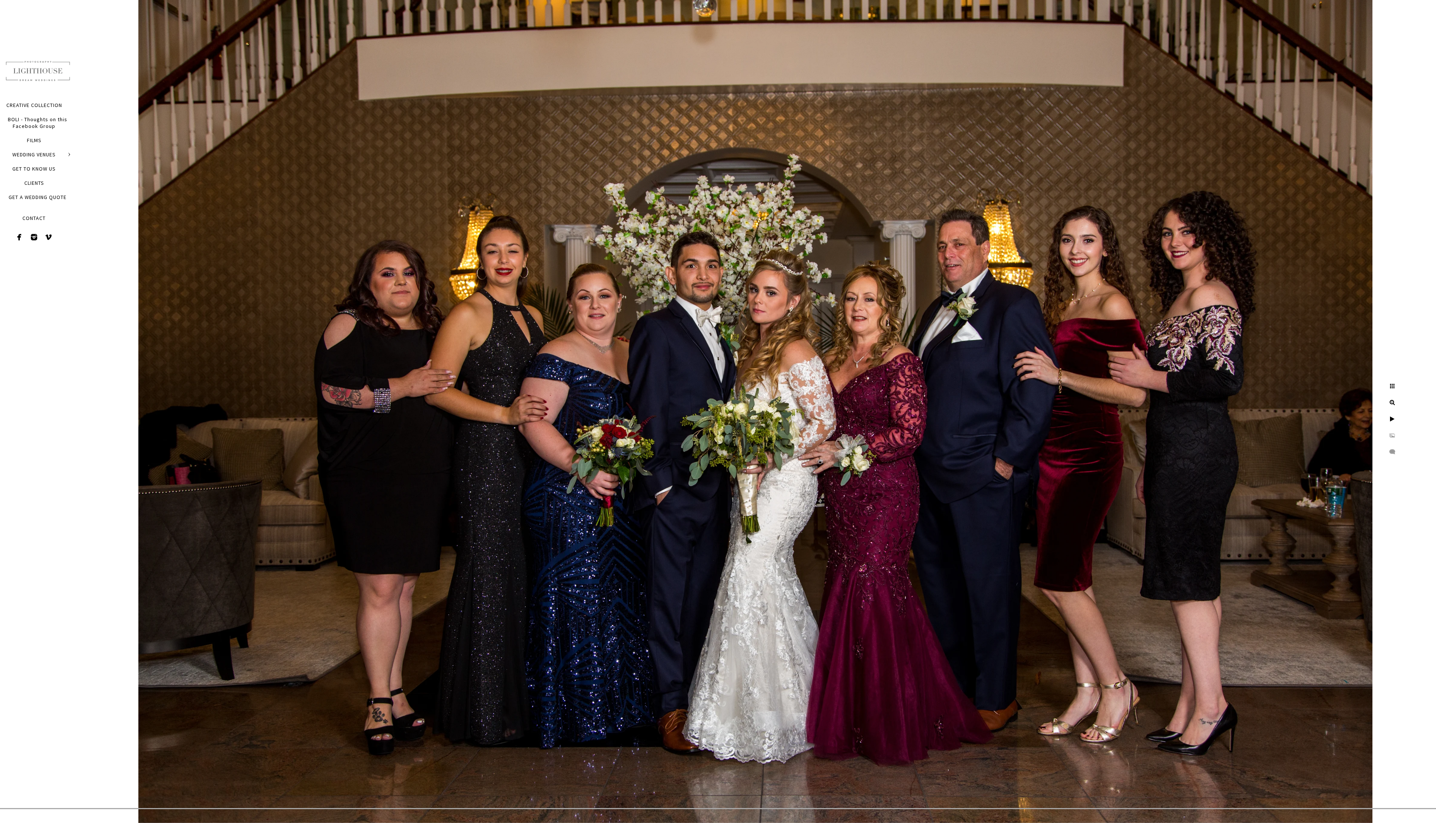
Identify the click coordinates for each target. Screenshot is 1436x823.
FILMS (34, 140)
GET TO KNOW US (34, 168)
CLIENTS (34, 183)
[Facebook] (19, 237)
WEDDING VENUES (34, 154)
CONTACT (34, 218)
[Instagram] (34, 237)
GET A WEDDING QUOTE (38, 197)
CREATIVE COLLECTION (34, 105)
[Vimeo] (48, 237)
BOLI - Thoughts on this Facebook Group (37, 122)
